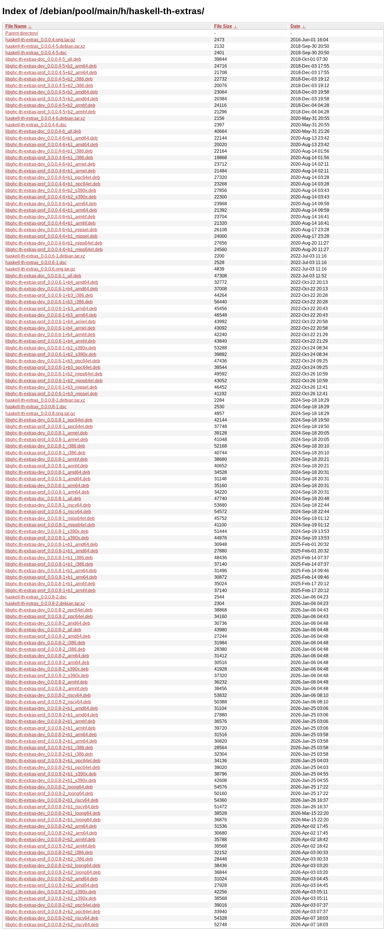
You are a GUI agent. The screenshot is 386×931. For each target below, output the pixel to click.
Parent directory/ (21, 33)
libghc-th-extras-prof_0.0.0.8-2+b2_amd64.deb (51, 885)
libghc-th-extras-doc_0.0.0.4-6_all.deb (43, 131)
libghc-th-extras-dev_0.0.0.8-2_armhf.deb (46, 682)
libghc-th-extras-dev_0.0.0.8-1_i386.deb (45, 446)
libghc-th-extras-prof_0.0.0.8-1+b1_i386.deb (49, 564)
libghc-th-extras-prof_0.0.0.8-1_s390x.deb (47, 537)
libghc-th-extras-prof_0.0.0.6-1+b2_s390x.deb (50, 354)
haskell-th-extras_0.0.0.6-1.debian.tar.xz (45, 256)
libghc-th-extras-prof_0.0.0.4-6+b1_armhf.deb (50, 223)
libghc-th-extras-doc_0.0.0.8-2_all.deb (43, 629)
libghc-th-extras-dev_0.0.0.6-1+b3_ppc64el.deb (52, 360)
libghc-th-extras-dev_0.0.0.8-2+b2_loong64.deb (52, 865)
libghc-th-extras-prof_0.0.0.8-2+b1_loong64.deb (53, 819)
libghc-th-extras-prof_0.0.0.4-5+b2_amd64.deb (51, 98)
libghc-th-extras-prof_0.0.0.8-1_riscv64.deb (48, 511)
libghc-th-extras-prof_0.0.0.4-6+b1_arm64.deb (51, 210)
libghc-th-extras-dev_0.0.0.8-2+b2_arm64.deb (51, 826)
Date (295, 26)
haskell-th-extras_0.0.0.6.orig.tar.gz (40, 269)
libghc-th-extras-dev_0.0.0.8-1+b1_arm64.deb (51, 570)
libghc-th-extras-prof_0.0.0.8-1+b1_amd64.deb (51, 550)
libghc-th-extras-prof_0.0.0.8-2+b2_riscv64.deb (52, 924)
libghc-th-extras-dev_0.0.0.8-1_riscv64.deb (48, 505)
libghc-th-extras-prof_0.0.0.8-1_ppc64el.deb (49, 426)
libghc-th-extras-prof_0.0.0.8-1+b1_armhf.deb (50, 590)
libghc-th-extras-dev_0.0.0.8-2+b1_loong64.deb (52, 813)
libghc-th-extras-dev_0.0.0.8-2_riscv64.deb (48, 695)
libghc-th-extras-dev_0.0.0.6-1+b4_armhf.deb (50, 334)
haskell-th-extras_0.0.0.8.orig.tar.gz (40, 413)
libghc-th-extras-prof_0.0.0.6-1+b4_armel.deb (50, 321)
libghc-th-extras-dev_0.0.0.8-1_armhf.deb (46, 459)
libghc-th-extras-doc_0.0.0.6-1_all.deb (43, 275)
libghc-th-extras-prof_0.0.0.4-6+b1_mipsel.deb (51, 236)
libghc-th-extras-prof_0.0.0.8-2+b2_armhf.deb (50, 846)
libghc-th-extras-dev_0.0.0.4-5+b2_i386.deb (49, 79)
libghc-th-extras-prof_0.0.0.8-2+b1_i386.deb (49, 747)
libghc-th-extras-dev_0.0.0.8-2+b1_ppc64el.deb (52, 767)
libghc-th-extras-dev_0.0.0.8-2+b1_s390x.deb (50, 780)
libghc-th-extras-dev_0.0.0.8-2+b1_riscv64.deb (51, 800)
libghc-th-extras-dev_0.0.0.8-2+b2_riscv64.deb (51, 918)
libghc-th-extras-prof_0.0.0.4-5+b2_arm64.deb (51, 72)
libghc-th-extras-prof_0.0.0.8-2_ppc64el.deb (49, 616)
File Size (223, 26)
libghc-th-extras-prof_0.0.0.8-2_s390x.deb (47, 675)
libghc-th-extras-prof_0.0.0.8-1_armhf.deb (46, 465)
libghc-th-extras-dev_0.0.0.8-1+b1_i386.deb (49, 557)
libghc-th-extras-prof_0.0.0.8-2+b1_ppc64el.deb (52, 760)
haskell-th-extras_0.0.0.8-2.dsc (36, 597)
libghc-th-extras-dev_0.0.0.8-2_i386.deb (45, 642)
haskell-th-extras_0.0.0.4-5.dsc (36, 52)
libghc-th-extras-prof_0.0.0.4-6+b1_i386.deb (49, 157)
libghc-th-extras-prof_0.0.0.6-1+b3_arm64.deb (51, 308)
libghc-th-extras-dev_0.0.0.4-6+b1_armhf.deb (50, 216)
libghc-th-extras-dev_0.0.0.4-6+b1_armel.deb (50, 164)
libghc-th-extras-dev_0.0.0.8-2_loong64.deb (49, 787)
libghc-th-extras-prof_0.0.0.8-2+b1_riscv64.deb (52, 806)
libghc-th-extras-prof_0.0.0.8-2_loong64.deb (49, 793)
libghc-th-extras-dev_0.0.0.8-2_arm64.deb (47, 655)
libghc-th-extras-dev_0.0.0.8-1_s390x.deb (46, 531)
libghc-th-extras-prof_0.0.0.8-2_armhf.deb (46, 688)
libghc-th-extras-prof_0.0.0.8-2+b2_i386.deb (49, 859)
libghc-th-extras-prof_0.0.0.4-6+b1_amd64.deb (51, 144)
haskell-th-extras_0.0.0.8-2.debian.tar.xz (45, 603)
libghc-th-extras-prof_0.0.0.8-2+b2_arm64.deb (51, 833)
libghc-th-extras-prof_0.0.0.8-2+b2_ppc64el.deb (52, 911)
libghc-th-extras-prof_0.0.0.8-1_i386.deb (45, 452)
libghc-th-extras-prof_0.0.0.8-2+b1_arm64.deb (51, 741)
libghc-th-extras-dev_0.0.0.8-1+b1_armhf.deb (50, 583)
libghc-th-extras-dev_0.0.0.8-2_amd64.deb (47, 623)
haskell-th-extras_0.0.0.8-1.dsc (36, 406)
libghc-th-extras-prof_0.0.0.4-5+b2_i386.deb (49, 85)
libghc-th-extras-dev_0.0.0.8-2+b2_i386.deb (49, 852)
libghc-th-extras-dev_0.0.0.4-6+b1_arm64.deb (51, 203)
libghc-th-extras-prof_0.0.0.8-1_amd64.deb (47, 478)
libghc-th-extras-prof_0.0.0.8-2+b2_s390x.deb (50, 898)
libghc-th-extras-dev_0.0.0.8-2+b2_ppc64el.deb (52, 905)
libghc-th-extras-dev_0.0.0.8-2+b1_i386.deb (49, 754)
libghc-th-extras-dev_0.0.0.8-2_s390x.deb (46, 669)
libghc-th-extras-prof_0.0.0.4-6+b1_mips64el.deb (54, 249)
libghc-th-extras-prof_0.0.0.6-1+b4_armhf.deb (50, 341)
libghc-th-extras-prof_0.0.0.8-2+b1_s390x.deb (50, 774)
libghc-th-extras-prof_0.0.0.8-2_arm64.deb (47, 662)
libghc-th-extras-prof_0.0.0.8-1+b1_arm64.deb (51, 577)
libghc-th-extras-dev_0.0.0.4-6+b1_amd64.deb (51, 138)
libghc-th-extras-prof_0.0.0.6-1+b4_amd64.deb (51, 282)
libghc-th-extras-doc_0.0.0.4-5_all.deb (43, 59)
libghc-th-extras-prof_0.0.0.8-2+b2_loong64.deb (53, 872)
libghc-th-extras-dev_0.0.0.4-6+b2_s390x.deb (50, 190)
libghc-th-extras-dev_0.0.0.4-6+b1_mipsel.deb (51, 229)
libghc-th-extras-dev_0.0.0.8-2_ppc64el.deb (48, 610)
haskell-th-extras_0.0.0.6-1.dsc (36, 262)
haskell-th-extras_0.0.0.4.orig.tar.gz (40, 39)
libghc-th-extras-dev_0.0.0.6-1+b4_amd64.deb (51, 288)
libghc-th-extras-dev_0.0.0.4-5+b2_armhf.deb (50, 105)
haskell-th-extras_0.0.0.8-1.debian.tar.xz (45, 400)
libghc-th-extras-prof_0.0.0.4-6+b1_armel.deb (50, 171)
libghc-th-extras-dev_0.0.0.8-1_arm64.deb (47, 485)
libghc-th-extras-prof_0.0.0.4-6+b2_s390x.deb (50, 197)
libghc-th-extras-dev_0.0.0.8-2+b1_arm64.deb (51, 734)
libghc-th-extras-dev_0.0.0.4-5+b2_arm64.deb (51, 66)
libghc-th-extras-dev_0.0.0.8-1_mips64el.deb (50, 518)
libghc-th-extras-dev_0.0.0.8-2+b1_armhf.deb (50, 721)
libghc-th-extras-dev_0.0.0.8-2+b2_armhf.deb (50, 839)
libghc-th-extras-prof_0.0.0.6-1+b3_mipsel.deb (51, 393)
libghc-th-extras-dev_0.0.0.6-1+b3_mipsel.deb (51, 387)
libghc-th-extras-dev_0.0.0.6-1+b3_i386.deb (49, 301)
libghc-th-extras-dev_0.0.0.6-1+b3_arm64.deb (51, 315)
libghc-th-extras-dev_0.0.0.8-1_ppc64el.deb (48, 420)
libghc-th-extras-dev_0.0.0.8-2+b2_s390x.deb (50, 891)
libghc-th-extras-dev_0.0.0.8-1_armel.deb (46, 433)
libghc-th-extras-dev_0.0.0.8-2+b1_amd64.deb (51, 708)
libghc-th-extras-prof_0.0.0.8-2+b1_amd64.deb (51, 714)
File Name (16, 26)
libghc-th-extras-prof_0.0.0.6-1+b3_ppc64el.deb (52, 367)
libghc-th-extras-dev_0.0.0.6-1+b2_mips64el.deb (53, 373)
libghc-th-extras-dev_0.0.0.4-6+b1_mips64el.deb (53, 243)
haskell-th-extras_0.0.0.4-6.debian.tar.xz (45, 118)
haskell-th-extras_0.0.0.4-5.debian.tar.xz (45, 46)
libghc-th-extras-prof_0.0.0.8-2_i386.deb (45, 649)
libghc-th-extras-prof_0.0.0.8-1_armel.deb (46, 439)
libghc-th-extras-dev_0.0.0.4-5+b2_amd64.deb (51, 92)
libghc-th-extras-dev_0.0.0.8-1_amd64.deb (47, 472)
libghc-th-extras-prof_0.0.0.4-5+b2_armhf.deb (50, 111)
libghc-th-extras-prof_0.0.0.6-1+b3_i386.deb (49, 295)
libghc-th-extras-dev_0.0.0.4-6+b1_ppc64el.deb (52, 177)
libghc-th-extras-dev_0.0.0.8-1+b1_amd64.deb (51, 544)
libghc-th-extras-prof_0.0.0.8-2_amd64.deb (47, 636)
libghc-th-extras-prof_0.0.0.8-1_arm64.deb (47, 492)
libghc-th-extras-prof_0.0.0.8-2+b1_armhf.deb (50, 728)
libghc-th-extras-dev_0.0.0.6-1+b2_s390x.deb (50, 347)
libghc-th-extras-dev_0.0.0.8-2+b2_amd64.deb (51, 878)
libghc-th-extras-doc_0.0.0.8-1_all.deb (43, 498)
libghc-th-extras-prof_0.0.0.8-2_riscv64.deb (48, 701)
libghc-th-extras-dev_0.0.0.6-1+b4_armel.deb (50, 328)
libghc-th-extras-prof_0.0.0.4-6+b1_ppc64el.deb (52, 184)
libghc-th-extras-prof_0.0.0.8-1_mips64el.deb (50, 524)
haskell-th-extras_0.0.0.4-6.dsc (36, 124)
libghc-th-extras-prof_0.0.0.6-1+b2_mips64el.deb (54, 380)
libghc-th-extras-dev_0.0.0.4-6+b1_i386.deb (49, 151)
